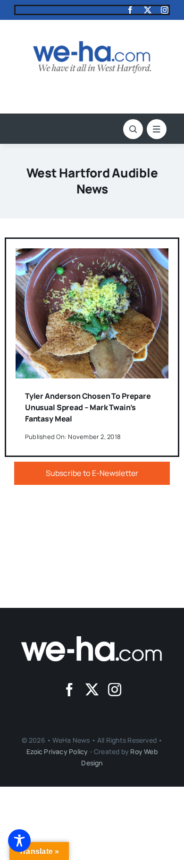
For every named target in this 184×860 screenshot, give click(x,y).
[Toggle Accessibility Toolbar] (19, 840)
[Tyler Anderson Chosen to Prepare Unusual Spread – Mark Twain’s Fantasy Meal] (92, 255)
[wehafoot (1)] (92, 640)
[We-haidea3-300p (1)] (92, 45)
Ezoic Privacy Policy (57, 751)
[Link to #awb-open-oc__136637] (133, 129)
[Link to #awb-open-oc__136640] (157, 129)
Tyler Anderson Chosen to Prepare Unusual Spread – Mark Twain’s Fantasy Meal (88, 407)
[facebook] (130, 10)
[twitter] (147, 10)
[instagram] (164, 10)
